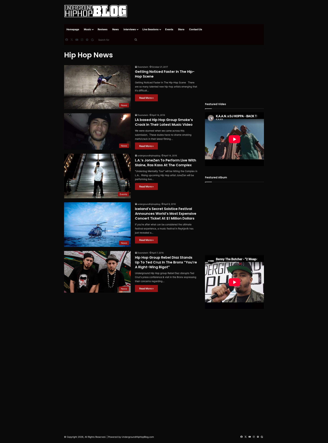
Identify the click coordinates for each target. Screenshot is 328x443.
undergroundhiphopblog (149, 155)
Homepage (72, 29)
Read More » (146, 97)
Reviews (102, 29)
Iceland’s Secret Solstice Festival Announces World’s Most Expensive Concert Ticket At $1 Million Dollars (165, 213)
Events (169, 29)
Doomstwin (143, 67)
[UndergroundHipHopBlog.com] (95, 11)
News (115, 29)
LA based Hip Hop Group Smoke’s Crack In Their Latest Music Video (164, 122)
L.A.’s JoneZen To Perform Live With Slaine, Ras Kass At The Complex (165, 162)
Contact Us (195, 29)
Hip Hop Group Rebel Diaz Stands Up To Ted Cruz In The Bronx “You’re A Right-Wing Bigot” (166, 262)
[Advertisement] (198, 11)
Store (181, 29)
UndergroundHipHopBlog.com (138, 436)
